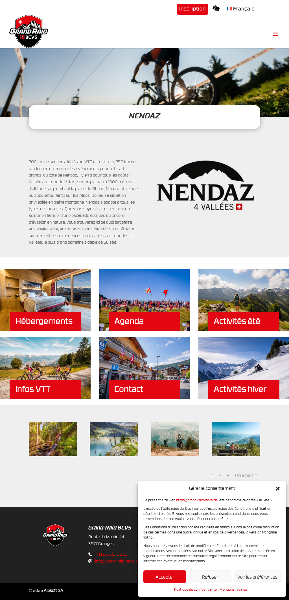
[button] (278, 488)
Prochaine (246, 475)
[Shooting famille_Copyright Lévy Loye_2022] (236, 454)
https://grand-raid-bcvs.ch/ (197, 500)
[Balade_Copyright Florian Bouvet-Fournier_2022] (53, 454)
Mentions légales (233, 589)
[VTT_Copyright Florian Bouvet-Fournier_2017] (114, 454)
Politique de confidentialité (195, 589)
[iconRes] (217, 10)
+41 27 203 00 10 (111, 554)
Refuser (210, 577)
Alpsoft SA (53, 590)
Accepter (165, 577)
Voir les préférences (257, 577)
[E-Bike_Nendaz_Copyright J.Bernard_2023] (175, 454)
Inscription (192, 9)
